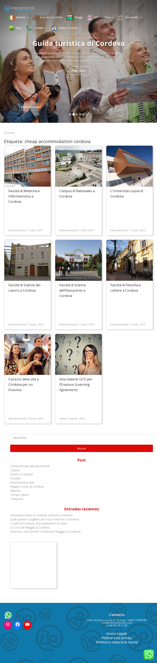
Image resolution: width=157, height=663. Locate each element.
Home (11, 133)
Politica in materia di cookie (117, 642)
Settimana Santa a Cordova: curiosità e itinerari (41, 515)
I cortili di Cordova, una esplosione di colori (38, 523)
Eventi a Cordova (21, 474)
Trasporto (17, 499)
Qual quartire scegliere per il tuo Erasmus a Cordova (44, 519)
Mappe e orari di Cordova (27, 486)
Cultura (15, 470)
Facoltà (15, 478)
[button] (12, 61)
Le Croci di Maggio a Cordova (29, 527)
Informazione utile (22, 482)
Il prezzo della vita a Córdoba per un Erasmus (23, 384)
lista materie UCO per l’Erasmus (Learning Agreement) (75, 384)
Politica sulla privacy (116, 638)
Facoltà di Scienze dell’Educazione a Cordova (72, 290)
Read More (78, 71)
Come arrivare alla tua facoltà (30, 466)
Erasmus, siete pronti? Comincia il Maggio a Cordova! (45, 531)
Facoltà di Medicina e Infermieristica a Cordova (24, 196)
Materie (15, 491)
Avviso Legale (116, 633)
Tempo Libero (19, 495)
